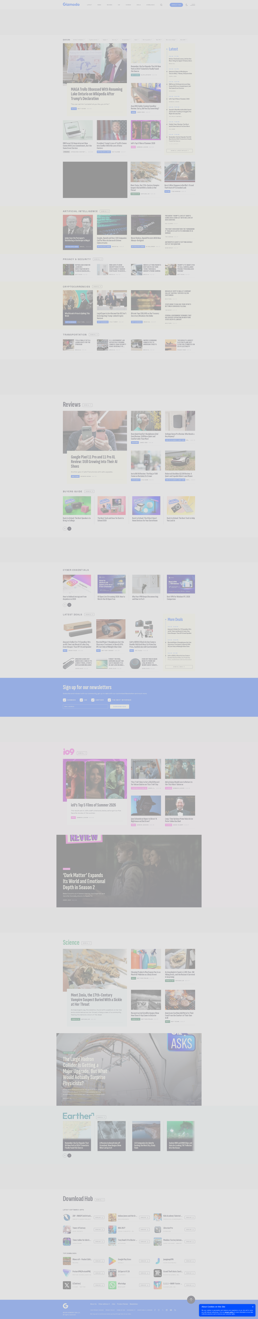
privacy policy (229, 1312)
